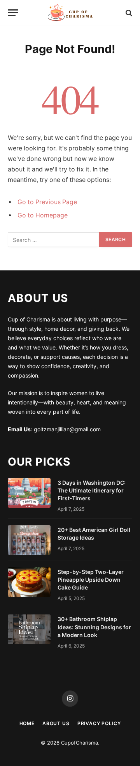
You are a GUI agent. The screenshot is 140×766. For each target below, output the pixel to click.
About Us (56, 723)
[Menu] (13, 12)
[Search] (128, 12)
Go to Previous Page (47, 202)
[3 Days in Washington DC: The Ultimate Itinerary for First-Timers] (29, 493)
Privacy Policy (99, 723)
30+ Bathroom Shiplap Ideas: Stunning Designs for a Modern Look (94, 627)
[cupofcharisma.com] (70, 12)
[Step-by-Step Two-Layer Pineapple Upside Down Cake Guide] (29, 582)
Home (27, 723)
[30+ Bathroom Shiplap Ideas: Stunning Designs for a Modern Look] (29, 629)
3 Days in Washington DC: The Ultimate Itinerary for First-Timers (92, 490)
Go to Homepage (43, 215)
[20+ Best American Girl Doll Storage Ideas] (29, 540)
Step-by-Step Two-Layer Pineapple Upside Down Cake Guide (91, 579)
